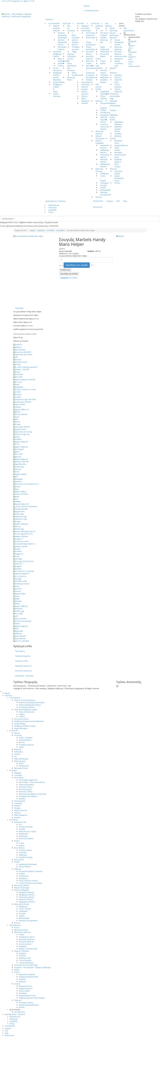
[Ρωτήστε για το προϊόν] (92, 265)
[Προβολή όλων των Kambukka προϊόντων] (18, 479)
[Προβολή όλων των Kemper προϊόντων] (17, 481)
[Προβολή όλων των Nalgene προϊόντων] (17, 521)
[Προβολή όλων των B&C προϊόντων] (25, 367)
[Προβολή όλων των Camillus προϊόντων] (17, 397)
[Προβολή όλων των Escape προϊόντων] (16, 424)
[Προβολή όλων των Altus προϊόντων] (19, 349)
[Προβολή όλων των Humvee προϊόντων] (17, 469)
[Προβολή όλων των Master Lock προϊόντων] (21, 504)
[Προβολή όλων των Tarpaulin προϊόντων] (17, 601)
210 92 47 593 (7, 1)
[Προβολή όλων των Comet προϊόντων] (20, 414)
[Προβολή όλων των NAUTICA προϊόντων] (20, 524)
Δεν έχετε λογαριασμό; (81, 1083)
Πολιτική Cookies (21, 661)
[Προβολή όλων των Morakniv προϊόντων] (18, 514)
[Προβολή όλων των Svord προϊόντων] (16, 596)
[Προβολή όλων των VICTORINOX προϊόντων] (22, 621)
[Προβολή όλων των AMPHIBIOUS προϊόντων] (15, 357)
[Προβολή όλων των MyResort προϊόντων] (20, 519)
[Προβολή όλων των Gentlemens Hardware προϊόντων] (18, 454)
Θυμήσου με (54, 1076)
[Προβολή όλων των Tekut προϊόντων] (16, 603)
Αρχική (32, 230)
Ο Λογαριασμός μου (91, 10)
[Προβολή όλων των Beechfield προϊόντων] (18, 374)
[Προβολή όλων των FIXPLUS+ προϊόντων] (20, 441)
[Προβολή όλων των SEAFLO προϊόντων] (17, 563)
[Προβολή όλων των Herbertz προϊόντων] (20, 461)
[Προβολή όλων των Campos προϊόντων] (19, 404)
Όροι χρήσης (20, 651)
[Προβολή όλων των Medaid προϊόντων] (20, 509)
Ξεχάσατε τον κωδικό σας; (57, 1065)
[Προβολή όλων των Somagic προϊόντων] (17, 578)
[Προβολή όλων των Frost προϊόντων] (18, 449)
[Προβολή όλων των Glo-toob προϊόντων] (17, 456)
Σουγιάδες (60, 230)
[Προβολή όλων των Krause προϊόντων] (16, 486)
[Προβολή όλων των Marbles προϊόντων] (17, 501)
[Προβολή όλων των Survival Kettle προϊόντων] (19, 593)
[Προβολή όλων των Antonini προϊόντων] (17, 359)
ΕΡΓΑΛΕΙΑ (50, 230)
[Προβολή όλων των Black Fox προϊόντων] (24, 379)
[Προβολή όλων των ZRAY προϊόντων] (19, 638)
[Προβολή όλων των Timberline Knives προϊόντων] (18, 608)
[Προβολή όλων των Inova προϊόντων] (16, 471)
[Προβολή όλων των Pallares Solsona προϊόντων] (20, 546)
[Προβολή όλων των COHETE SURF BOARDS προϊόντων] (16, 412)
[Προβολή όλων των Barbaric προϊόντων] (21, 369)
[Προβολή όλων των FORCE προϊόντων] (20, 446)
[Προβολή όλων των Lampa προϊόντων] (19, 491)
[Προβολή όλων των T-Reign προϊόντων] (16, 598)
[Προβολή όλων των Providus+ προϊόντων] (17, 551)
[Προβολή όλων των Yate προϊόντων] (19, 636)
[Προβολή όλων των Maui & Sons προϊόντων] (25, 506)
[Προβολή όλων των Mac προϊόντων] (15, 499)
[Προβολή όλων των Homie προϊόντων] (18, 466)
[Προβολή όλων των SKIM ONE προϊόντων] (21, 573)
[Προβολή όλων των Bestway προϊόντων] (18, 377)
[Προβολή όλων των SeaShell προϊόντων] (17, 569)
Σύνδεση (53, 1071)
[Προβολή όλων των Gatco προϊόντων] (16, 451)
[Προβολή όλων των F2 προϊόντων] (21, 434)
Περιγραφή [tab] (19, 308)
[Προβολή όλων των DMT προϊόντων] (15, 419)
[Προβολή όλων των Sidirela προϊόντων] (23, 571)
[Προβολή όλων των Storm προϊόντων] (16, 586)
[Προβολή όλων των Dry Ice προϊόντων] (16, 422)
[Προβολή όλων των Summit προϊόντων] (17, 591)
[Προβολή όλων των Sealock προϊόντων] (17, 566)
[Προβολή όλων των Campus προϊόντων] (17, 407)
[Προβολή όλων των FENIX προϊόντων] (16, 436)
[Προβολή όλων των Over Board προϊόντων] (132, 53)
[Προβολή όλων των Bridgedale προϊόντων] (132, 40)
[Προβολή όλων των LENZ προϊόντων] (20, 494)
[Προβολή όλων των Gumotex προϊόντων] (20, 459)
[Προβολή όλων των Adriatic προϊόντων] (18, 344)
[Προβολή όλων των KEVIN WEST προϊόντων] (26, 484)
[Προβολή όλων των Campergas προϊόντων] (22, 402)
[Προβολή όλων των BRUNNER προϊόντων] (24, 389)
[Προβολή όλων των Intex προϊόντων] (19, 474)
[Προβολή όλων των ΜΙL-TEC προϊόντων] (21, 641)
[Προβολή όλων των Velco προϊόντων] (19, 618)
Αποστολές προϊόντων (23, 671)
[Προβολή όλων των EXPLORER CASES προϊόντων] (131, 46)
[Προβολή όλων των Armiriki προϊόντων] (17, 364)
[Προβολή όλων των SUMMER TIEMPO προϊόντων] (17, 588)
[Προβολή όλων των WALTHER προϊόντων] (20, 626)
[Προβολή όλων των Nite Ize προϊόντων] (17, 526)
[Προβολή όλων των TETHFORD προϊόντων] (20, 606)
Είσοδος (87, 6)
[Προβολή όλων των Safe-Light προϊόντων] (17, 559)
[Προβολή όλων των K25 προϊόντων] (15, 476)
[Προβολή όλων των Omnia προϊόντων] (18, 539)
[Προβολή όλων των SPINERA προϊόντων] (20, 581)
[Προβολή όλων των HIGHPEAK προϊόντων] (19, 464)
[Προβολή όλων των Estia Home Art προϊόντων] (21, 426)
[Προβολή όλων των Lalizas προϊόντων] (16, 489)
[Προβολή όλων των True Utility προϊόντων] (18, 613)
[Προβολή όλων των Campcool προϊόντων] (24, 399)
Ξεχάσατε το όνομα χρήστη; (102, 1083)
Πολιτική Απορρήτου (23, 656)
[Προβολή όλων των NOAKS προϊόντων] (18, 529)
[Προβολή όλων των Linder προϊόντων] (16, 496)
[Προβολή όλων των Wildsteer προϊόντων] (17, 633)
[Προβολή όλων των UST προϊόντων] (15, 616)
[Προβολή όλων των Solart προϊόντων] (20, 576)
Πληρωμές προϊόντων (23, 666)
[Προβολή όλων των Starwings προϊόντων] (21, 583)
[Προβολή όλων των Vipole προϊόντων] (16, 623)
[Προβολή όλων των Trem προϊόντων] (18, 611)
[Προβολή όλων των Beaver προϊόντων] (16, 372)
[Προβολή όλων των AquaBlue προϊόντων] (20, 362)
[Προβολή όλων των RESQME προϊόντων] (18, 554)
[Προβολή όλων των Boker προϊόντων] (16, 384)
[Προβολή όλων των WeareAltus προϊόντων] (16, 628)
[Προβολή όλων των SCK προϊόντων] (23, 561)
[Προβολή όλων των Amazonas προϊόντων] (22, 352)
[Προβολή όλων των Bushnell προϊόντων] (17, 394)
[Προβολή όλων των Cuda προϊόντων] (16, 417)
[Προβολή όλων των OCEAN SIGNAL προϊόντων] (23, 534)
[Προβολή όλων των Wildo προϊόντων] (18, 631)
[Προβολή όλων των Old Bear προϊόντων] (20, 536)
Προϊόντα (41, 230)
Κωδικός (50, 1058)
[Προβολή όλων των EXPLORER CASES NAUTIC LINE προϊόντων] (22, 432)
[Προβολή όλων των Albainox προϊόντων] (17, 347)
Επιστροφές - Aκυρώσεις (24, 676)
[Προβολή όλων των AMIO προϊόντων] (22, 354)
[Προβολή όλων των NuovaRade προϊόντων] (24, 531)
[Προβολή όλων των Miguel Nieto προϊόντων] (19, 511)
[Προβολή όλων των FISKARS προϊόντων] (17, 439)
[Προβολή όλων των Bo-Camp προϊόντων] (17, 382)
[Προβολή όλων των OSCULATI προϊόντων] (21, 541)
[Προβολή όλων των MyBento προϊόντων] (20, 516)
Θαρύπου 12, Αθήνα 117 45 (23, 1)
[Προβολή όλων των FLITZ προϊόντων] (16, 444)
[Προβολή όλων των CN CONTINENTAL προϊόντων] (21, 409)
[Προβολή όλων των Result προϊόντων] (16, 556)
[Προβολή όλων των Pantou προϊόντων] (17, 549)
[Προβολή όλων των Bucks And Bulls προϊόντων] (17, 392)
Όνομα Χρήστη (52, 1050)
